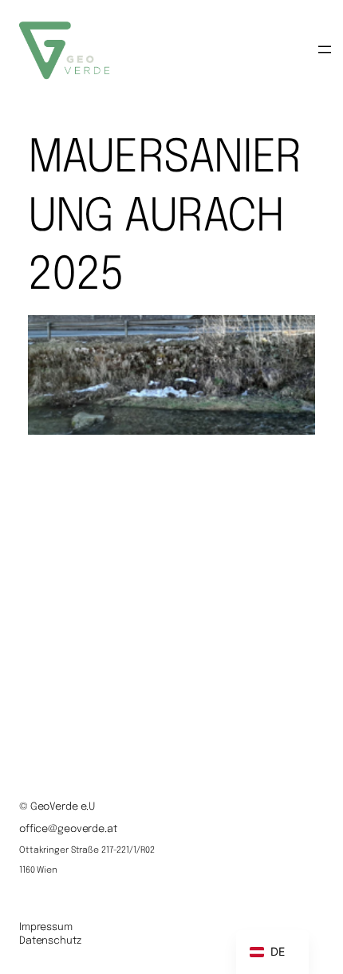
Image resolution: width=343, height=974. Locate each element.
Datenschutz (50, 941)
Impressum (46, 927)
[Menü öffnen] (324, 49)
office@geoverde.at (68, 829)
